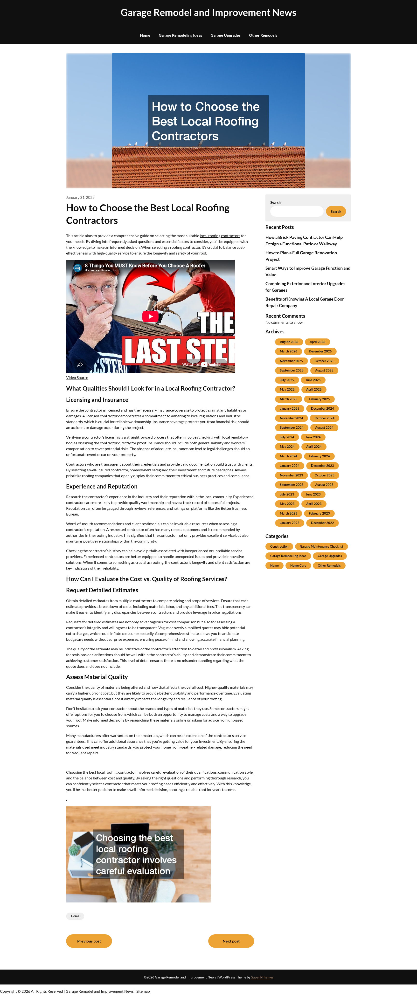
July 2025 (287, 380)
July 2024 (287, 437)
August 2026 (289, 342)
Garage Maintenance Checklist (321, 546)
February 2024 (319, 456)
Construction (279, 546)
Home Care (298, 565)
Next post (231, 941)
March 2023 (288, 513)
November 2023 (291, 475)
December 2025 (320, 351)
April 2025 (314, 389)
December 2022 (322, 523)
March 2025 (288, 399)
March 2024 (288, 456)
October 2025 (324, 361)
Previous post (89, 941)
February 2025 (319, 399)
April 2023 (314, 504)
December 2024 (322, 408)
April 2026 (317, 342)
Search (275, 202)
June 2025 (313, 380)
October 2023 (324, 475)
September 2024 (292, 427)
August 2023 (324, 485)
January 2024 (289, 466)
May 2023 (287, 504)
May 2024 (287, 446)
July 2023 (287, 494)
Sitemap (143, 991)
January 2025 (289, 408)
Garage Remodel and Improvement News (208, 12)
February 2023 (319, 513)
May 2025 (287, 389)
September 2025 (292, 370)
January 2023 (289, 523)
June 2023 (313, 494)
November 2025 (291, 361)
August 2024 (324, 427)
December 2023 (322, 466)
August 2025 (324, 370)
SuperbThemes (262, 977)
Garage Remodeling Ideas (180, 35)
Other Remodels (263, 35)
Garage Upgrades (226, 35)
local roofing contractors (220, 235)
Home (145, 35)
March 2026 (288, 351)
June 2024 (313, 437)
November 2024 (291, 418)
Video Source (77, 377)
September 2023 (292, 485)
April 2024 (314, 446)
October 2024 (324, 418)
